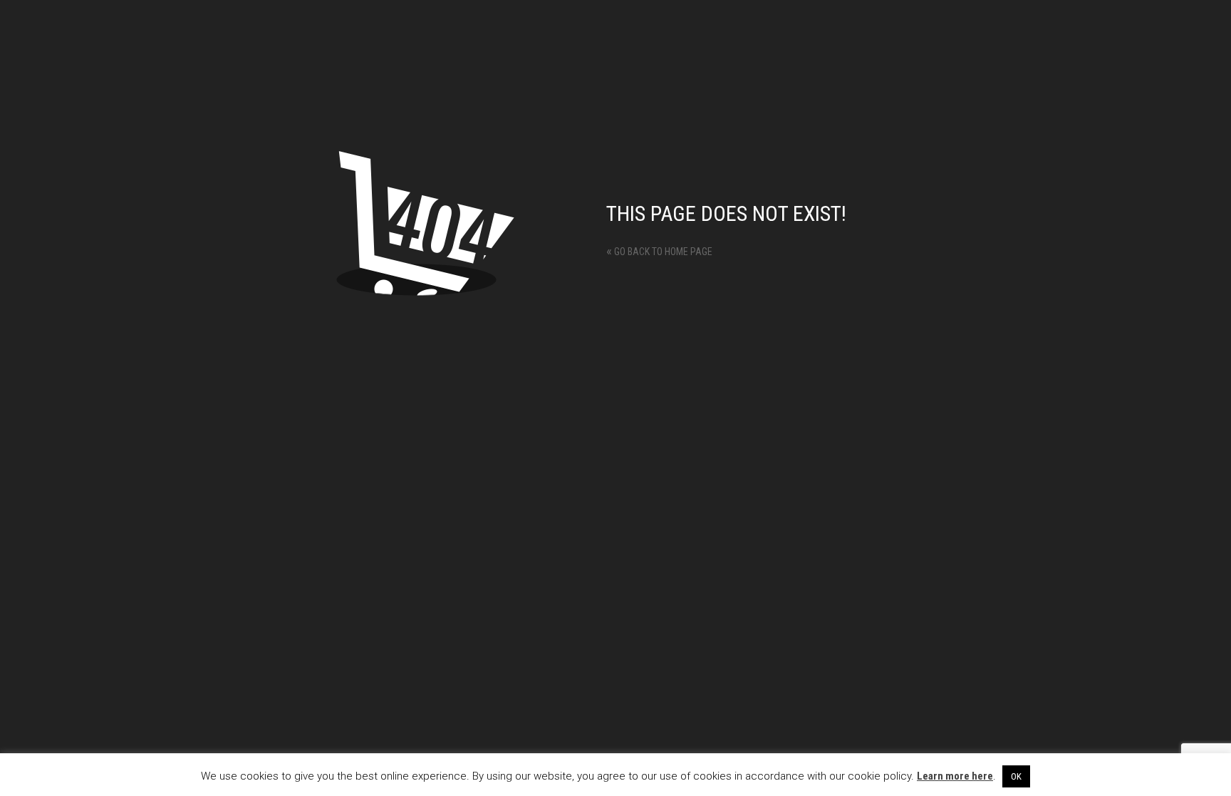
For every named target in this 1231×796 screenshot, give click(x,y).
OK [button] (1016, 776)
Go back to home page (659, 251)
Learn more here (955, 776)
